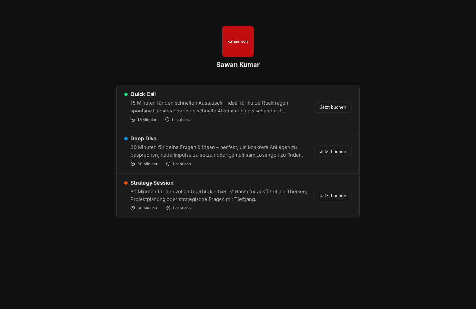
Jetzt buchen (333, 107)
